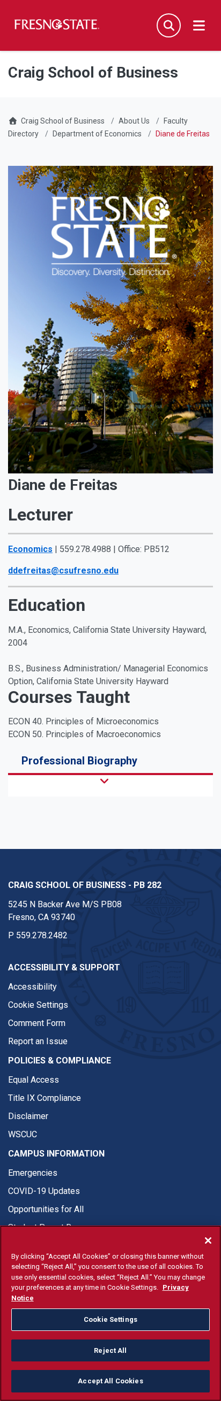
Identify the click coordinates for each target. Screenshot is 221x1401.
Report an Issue (38, 1041)
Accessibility (32, 987)
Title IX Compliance (44, 1098)
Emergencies (32, 1173)
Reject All (110, 1350)
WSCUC (22, 1134)
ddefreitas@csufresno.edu (63, 570)
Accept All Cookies (110, 1381)
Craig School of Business (63, 121)
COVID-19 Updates (44, 1191)
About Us (134, 121)
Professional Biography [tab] (79, 760)
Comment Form (36, 1023)
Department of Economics (97, 133)
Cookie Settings (38, 1005)
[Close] (208, 1240)
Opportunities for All (46, 1209)
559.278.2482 (42, 935)
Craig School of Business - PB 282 (84, 885)
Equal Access (33, 1080)
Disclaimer (28, 1116)
